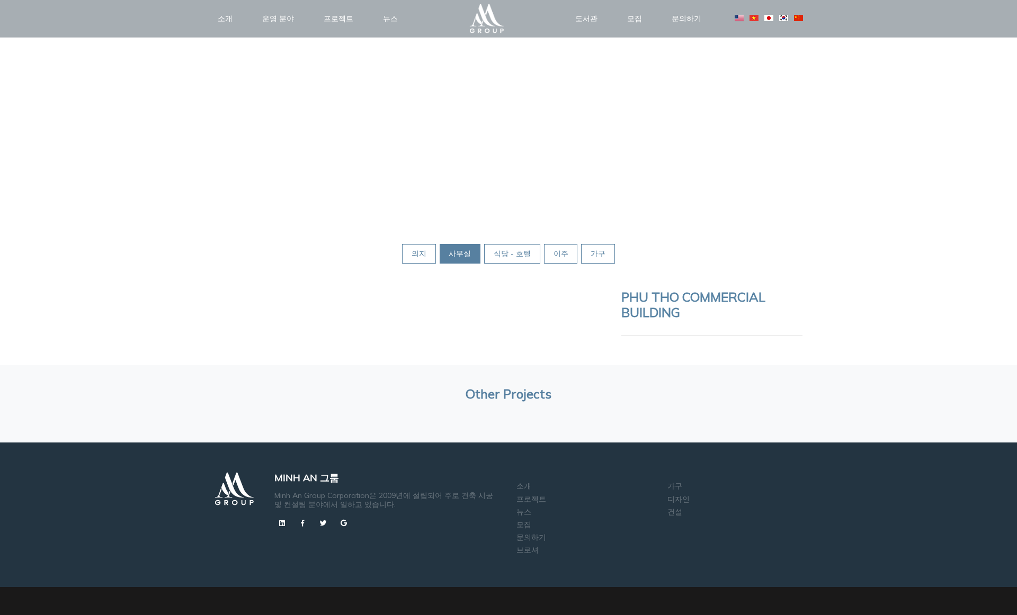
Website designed (486, 597)
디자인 (678, 499)
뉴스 (390, 18)
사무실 (460, 253)
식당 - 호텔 (512, 253)
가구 (598, 253)
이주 (561, 253)
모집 (634, 18)
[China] (798, 18)
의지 (419, 253)
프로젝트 (338, 18)
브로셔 (527, 550)
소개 (225, 18)
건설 (674, 512)
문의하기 (686, 18)
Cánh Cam (542, 597)
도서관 (586, 18)
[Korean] (783, 18)
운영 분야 (278, 18)
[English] (739, 18)
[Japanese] (768, 18)
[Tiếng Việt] (754, 18)
